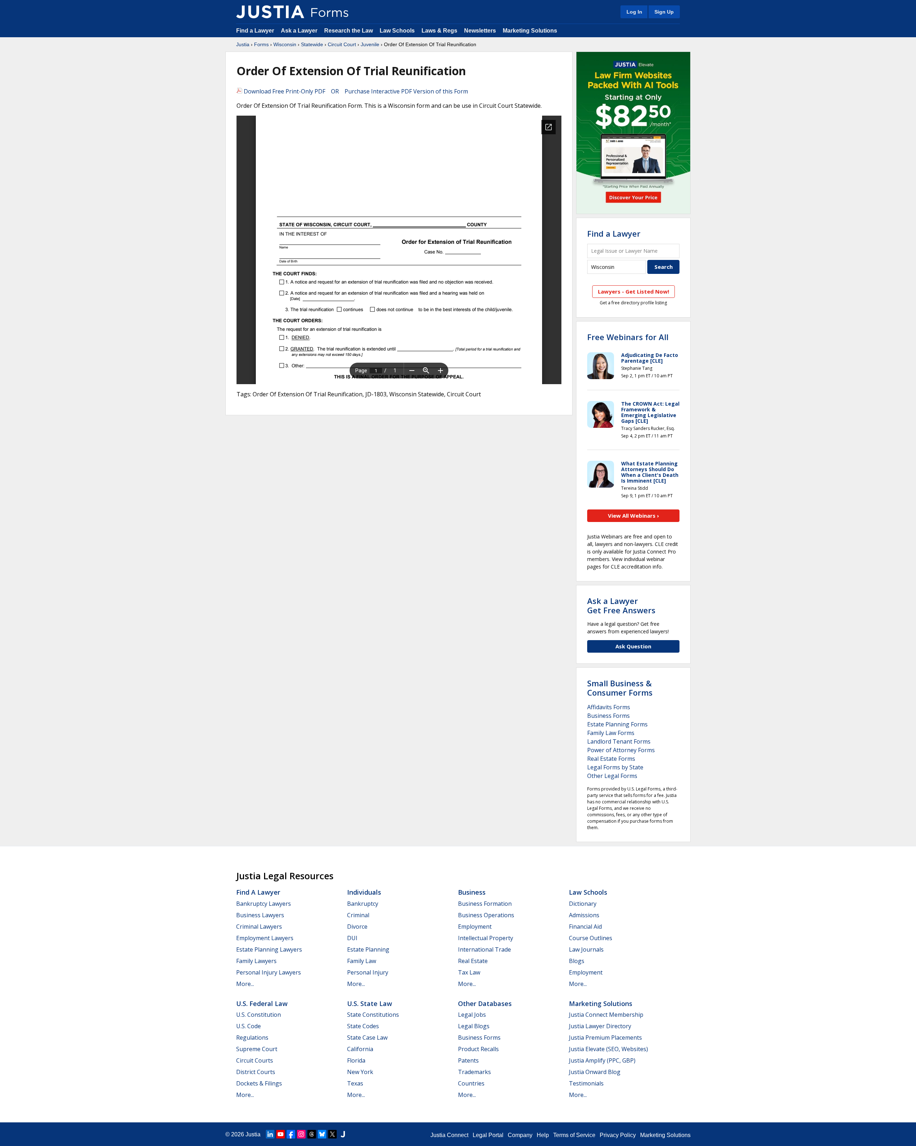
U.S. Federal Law (262, 1003)
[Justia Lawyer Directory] (342, 1134)
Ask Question (633, 646)
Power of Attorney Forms (621, 750)
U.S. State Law (369, 1003)
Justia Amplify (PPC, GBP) (602, 1060)
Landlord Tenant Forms (619, 741)
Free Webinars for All (627, 337)
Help (543, 1135)
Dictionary (582, 904)
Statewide (312, 44)
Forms (261, 44)
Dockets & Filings (259, 1083)
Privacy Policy (618, 1135)
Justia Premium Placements (605, 1037)
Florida (356, 1060)
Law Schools (397, 31)
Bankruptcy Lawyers (263, 904)
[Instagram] (301, 1134)
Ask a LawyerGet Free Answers (621, 605)
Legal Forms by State (615, 767)
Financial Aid (585, 926)
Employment (475, 926)
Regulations (252, 1037)
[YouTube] (280, 1134)
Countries (471, 1083)
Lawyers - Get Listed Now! (633, 291)
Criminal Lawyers (259, 926)
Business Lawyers (260, 915)
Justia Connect (449, 1135)
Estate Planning (368, 949)
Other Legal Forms (612, 776)
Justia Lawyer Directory (600, 1026)
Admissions (584, 915)
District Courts (255, 1072)
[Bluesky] (322, 1134)
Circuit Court (342, 44)
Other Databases (485, 1003)
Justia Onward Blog (594, 1072)
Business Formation (485, 904)
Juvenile (370, 44)
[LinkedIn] (270, 1134)
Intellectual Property (485, 938)
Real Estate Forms (611, 759)
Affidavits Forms (608, 707)
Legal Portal (488, 1135)
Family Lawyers (256, 961)
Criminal (358, 915)
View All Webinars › (633, 515)
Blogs (576, 961)
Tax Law (469, 972)
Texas (355, 1083)
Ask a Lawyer (300, 31)
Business (472, 892)
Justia (242, 44)
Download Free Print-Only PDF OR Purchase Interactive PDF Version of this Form (355, 91)
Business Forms (608, 716)
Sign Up (664, 12)
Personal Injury (367, 972)
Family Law (361, 961)
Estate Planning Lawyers (269, 949)
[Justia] (270, 11)
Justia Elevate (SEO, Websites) (608, 1049)
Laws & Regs (439, 31)
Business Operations (486, 915)
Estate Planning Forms (617, 724)
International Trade (484, 949)
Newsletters (480, 31)
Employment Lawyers (264, 938)
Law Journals (586, 949)
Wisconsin (284, 44)
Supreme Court (256, 1049)
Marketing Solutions (530, 31)
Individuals (364, 892)
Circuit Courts (254, 1060)
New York (360, 1072)
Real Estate (473, 961)
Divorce (357, 926)
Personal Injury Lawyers (268, 972)
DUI (352, 938)
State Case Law (367, 1037)
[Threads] (311, 1134)
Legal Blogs (473, 1026)
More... (245, 984)
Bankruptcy (362, 904)
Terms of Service (574, 1135)
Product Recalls (478, 1049)
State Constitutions (373, 1015)
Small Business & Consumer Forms (620, 688)
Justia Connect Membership (606, 1015)
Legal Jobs (472, 1015)
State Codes (363, 1026)
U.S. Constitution (258, 1015)
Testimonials (586, 1083)
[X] (332, 1134)
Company (520, 1135)
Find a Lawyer (255, 31)
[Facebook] (291, 1134)
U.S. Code (248, 1026)
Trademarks (474, 1072)
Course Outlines (590, 938)
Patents (468, 1060)
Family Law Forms (610, 733)
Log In (634, 12)
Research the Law (348, 31)
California (360, 1049)
